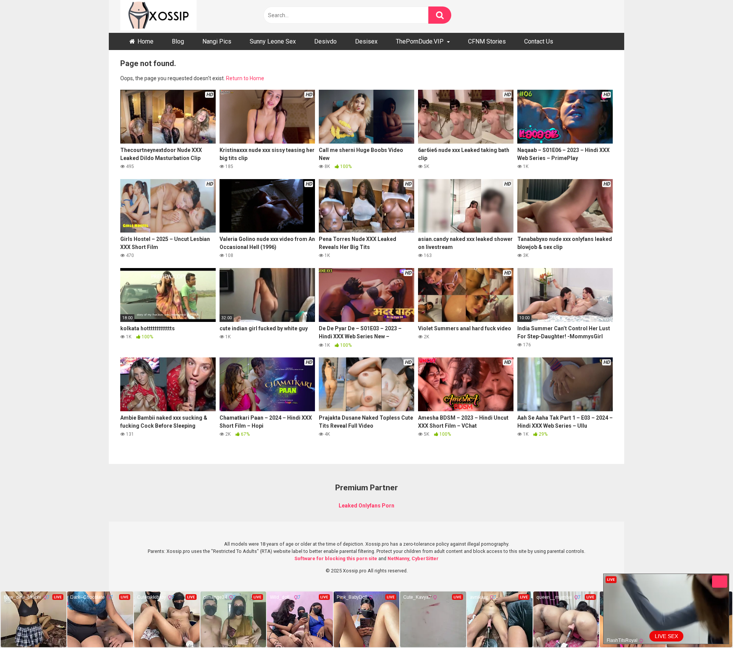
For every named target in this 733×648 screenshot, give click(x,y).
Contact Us (538, 41)
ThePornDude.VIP (420, 41)
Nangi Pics (216, 41)
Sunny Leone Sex (273, 41)
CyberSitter (425, 558)
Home (145, 41)
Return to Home (245, 78)
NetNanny (398, 558)
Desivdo (325, 41)
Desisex (366, 41)
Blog (178, 41)
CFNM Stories (487, 41)
